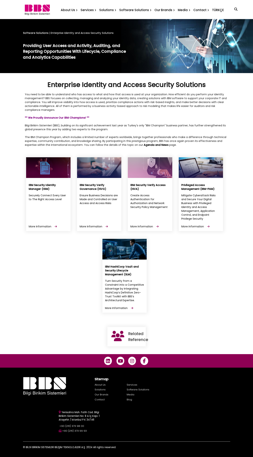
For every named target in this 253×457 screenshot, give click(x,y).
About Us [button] (68, 10)
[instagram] (132, 361)
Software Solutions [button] (134, 10)
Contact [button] (200, 10)
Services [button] (87, 10)
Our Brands (101, 394)
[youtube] (120, 361)
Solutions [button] (106, 10)
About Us (100, 385)
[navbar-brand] (37, 9)
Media (130, 394)
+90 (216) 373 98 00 (71, 426)
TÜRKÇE (218, 10)
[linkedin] (108, 361)
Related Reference (137, 336)
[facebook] (144, 361)
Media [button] (183, 10)
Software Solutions (36, 33)
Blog (129, 399)
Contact (100, 399)
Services (132, 385)
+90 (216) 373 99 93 (74, 431)
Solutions (100, 389)
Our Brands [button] (163, 10)
